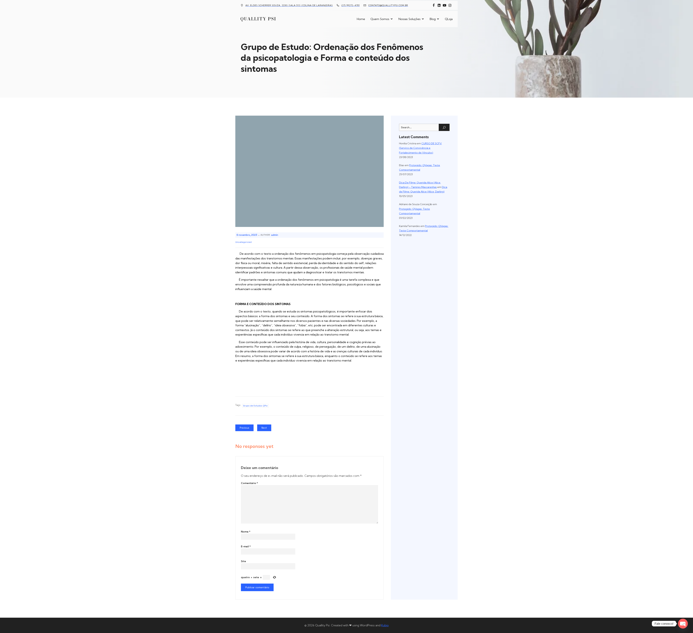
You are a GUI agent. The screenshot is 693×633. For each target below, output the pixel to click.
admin (274, 234)
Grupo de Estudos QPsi (255, 405)
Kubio (385, 625)
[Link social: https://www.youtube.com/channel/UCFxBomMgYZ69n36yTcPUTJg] (444, 5)
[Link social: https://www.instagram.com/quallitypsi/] (450, 5)
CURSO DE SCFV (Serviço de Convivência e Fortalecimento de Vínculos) (420, 148)
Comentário (249, 483)
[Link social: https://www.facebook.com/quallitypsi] (433, 5)
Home (361, 19)
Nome (245, 531)
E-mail (246, 546)
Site (243, 561)
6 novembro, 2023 (247, 234)
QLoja (449, 19)
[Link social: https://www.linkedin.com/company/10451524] (439, 5)
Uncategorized (243, 242)
